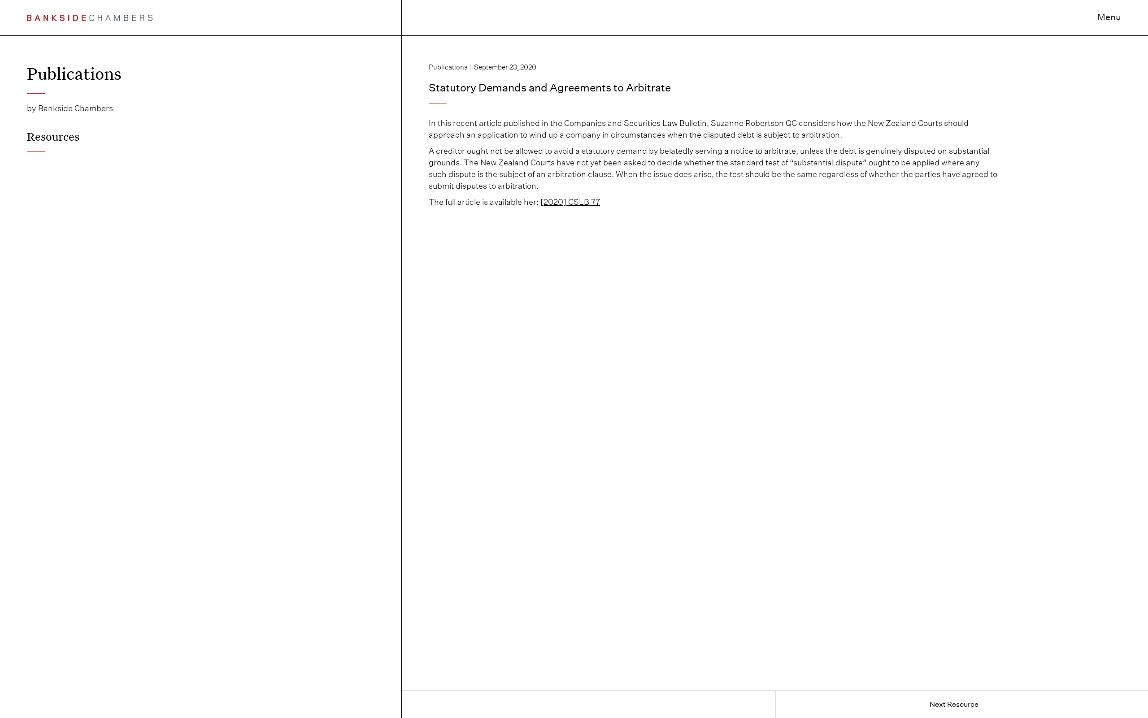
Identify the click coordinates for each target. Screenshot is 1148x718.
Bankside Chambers (75, 108)
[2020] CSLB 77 (570, 202)
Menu (1109, 17)
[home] (89, 17)
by (31, 108)
